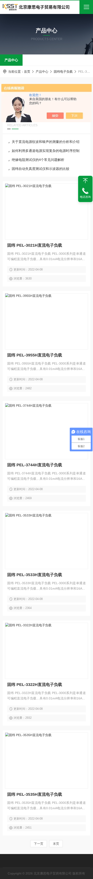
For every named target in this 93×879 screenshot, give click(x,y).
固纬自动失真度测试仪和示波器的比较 (40, 169)
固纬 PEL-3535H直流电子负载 (34, 794)
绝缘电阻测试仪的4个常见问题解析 (38, 160)
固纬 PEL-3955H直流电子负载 (34, 355)
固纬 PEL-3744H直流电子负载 (34, 465)
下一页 (38, 843)
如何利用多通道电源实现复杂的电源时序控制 (45, 151)
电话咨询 (85, 196)
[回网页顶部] (85, 180)
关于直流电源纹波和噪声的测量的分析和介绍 (45, 142)
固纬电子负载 (63, 71)
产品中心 (11, 60)
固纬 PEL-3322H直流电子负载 (34, 684)
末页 (56, 843)
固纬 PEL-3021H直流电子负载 (34, 245)
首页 (27, 71)
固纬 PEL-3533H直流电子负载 (34, 574)
